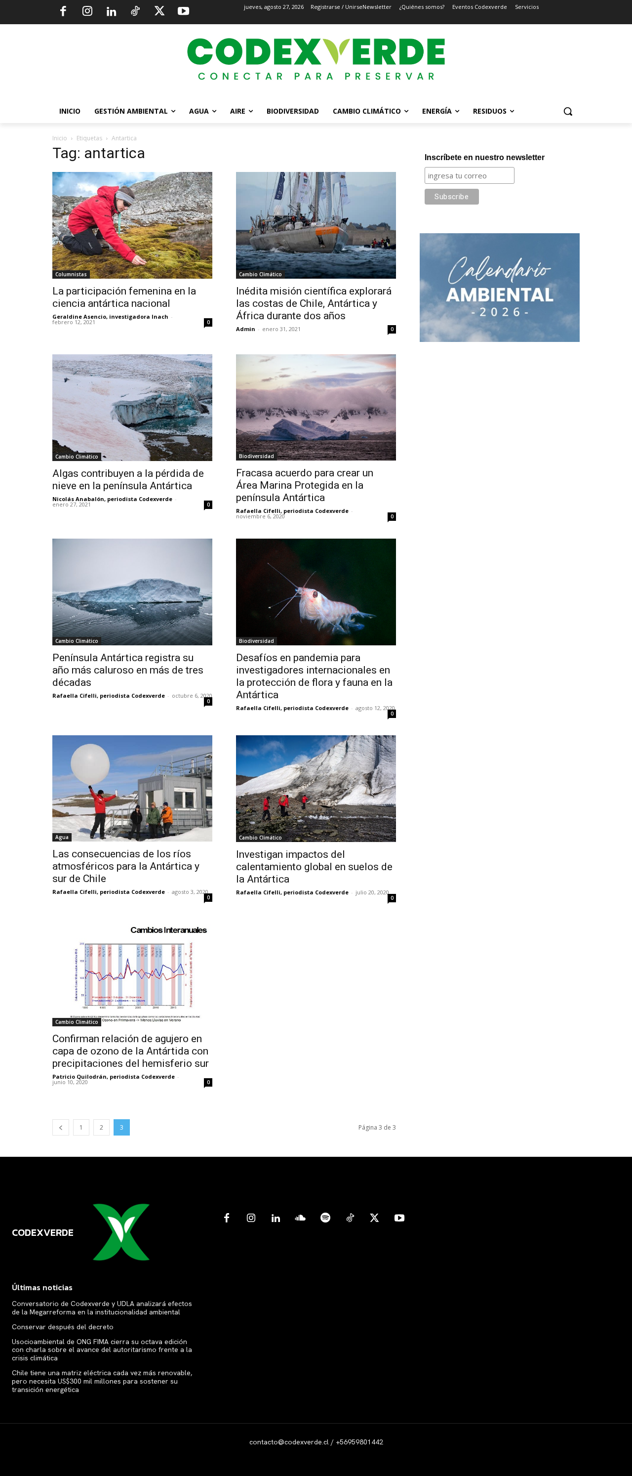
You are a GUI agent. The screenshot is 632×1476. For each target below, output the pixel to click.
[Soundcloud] (301, 1218)
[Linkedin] (111, 12)
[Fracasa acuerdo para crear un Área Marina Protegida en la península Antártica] (316, 407)
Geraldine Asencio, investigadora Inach (110, 316)
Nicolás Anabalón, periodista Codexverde (112, 499)
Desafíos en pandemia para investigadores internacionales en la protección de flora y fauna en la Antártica (314, 676)
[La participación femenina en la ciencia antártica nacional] (132, 225)
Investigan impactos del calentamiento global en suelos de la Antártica (314, 866)
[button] (568, 111)
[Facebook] (63, 12)
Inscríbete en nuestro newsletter (485, 157)
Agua (62, 837)
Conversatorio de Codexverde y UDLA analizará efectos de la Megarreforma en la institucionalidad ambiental (102, 1307)
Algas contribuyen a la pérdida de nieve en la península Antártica (128, 479)
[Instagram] (87, 12)
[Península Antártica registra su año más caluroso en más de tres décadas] (132, 592)
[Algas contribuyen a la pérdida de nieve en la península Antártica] (132, 407)
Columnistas (71, 274)
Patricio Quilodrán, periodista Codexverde (113, 1076)
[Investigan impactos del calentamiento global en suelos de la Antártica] (316, 788)
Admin (245, 329)
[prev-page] (60, 1127)
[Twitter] (159, 12)
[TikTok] (135, 12)
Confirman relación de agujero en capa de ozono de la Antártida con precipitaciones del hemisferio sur (130, 1051)
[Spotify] (325, 1218)
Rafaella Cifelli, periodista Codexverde (292, 510)
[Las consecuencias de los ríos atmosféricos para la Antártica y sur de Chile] (132, 788)
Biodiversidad (256, 456)
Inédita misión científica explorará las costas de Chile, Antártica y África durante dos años (314, 303)
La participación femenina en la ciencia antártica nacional (124, 297)
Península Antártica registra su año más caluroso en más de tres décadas (127, 670)
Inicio (59, 138)
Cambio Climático (260, 274)
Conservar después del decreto (63, 1326)
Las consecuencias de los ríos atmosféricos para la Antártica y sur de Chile (125, 866)
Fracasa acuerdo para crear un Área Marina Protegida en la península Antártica (304, 485)
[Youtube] (183, 12)
